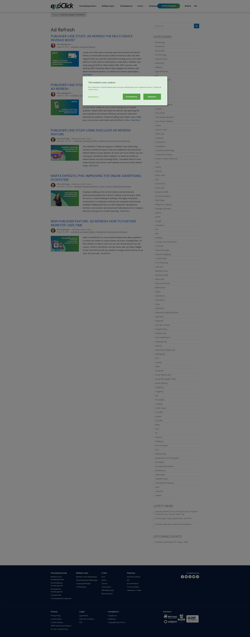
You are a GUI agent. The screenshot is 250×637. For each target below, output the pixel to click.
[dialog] (125, 90)
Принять (152, 96)
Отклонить (131, 96)
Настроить (93, 96)
